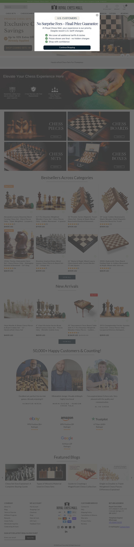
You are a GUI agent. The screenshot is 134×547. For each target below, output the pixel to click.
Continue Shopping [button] (67, 47)
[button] (97, 15)
